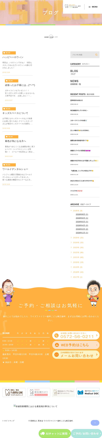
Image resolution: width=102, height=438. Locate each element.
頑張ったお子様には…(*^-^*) (20, 85)
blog (8, 53)
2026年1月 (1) (82, 233)
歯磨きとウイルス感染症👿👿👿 (80, 150)
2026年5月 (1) (82, 222)
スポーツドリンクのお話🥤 (78, 120)
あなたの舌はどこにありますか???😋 (82, 180)
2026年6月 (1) (82, 218)
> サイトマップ (8, 421)
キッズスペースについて (15, 113)
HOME (46, 37)
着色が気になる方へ (15, 141)
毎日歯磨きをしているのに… (79, 110)
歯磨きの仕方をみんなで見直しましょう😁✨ (84, 160)
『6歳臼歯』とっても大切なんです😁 (81, 170)
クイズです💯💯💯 (76, 191)
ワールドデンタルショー (15, 169)
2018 (51, 37)
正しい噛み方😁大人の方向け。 (80, 130)
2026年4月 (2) (82, 225)
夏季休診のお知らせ (76, 100)
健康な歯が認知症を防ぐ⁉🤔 (79, 140)
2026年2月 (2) (82, 229)
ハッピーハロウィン (13, 57)
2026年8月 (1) (82, 214)
